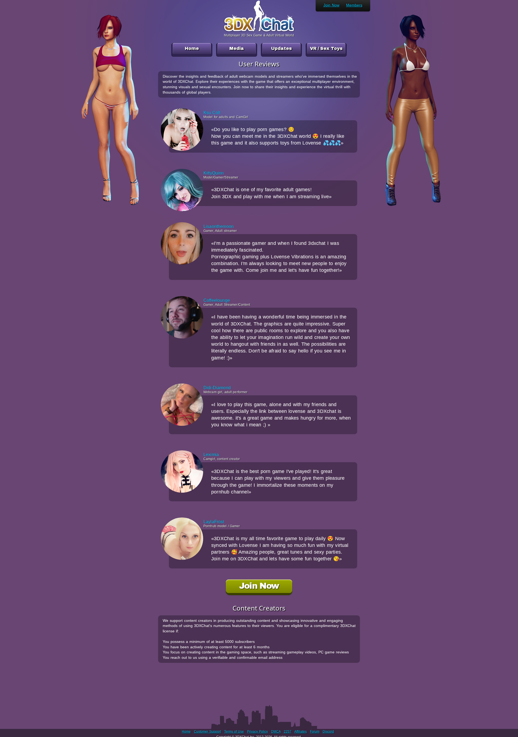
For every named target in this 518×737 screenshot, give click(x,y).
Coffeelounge (216, 300)
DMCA (276, 731)
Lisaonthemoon (218, 226)
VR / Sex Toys (326, 48)
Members (354, 5)
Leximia (211, 455)
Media (236, 48)
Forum (314, 731)
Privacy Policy (257, 731)
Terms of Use (234, 731)
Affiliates (300, 731)
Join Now (331, 5)
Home (192, 48)
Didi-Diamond (217, 388)
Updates (281, 48)
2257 (287, 731)
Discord (328, 731)
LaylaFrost (213, 522)
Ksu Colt (211, 113)
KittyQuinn (213, 173)
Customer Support (207, 731)
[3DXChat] (259, 31)
